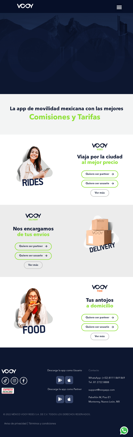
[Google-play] (60, 380)
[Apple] (69, 380)
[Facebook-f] (23, 380)
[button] (119, 7)
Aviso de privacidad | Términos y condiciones (30, 423)
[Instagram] (14, 380)
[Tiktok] (5, 380)
